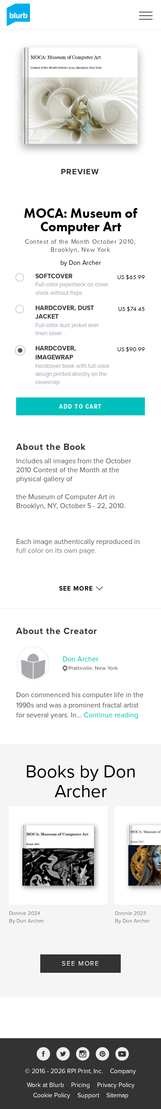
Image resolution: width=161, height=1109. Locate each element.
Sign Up (111, 15)
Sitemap (117, 1095)
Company (123, 1071)
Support (88, 1095)
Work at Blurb (45, 1085)
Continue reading (111, 715)
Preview (80, 172)
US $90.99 (131, 349)
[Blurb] (17, 18)
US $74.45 (131, 309)
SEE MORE (80, 963)
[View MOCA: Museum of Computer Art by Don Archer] (80, 95)
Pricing (80, 1085)
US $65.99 (131, 277)
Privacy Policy (116, 1085)
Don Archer (80, 659)
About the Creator (56, 631)
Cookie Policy (51, 1095)
